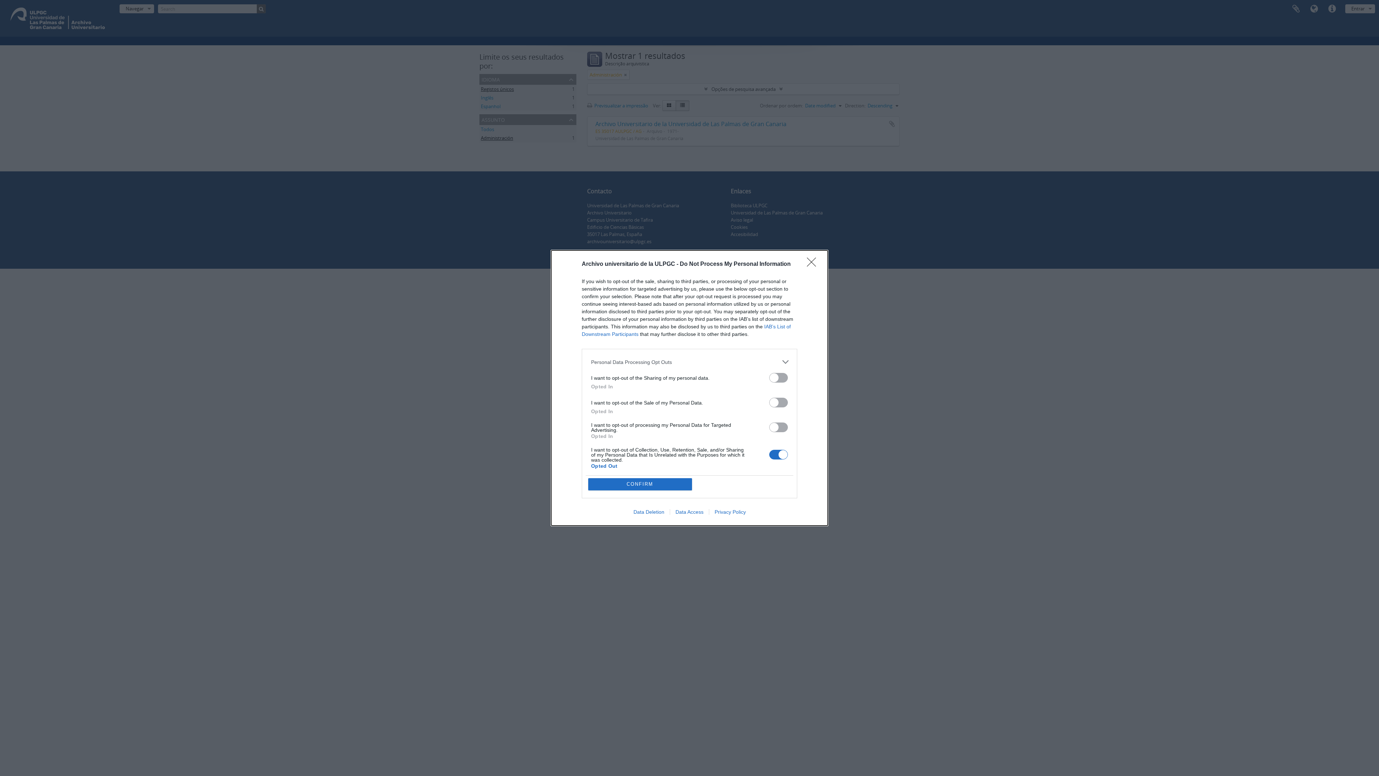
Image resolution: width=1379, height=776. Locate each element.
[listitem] (689, 362)
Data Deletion (648, 512)
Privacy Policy (730, 512)
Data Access (689, 512)
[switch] (778, 378)
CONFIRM (640, 484)
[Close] (814, 264)
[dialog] (689, 388)
